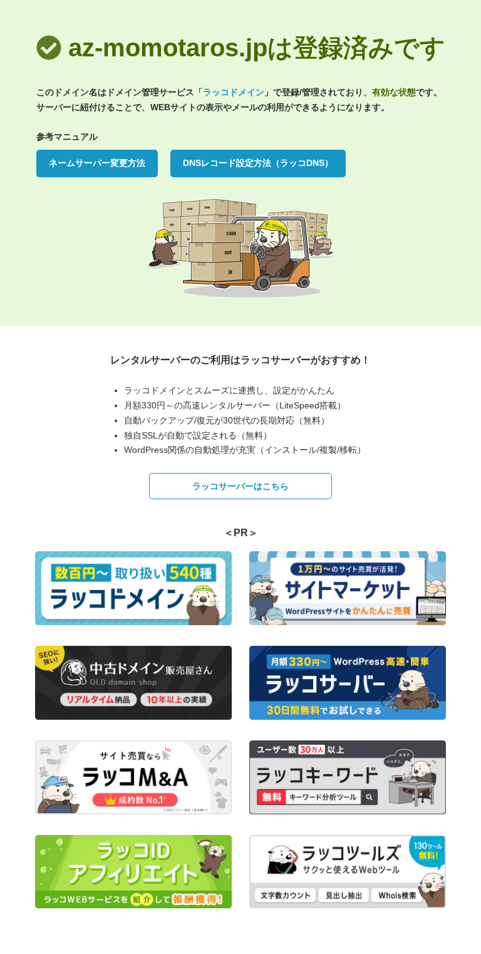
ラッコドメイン (233, 92)
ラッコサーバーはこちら (240, 486)
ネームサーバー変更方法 (97, 163)
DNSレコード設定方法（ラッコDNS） (258, 163)
